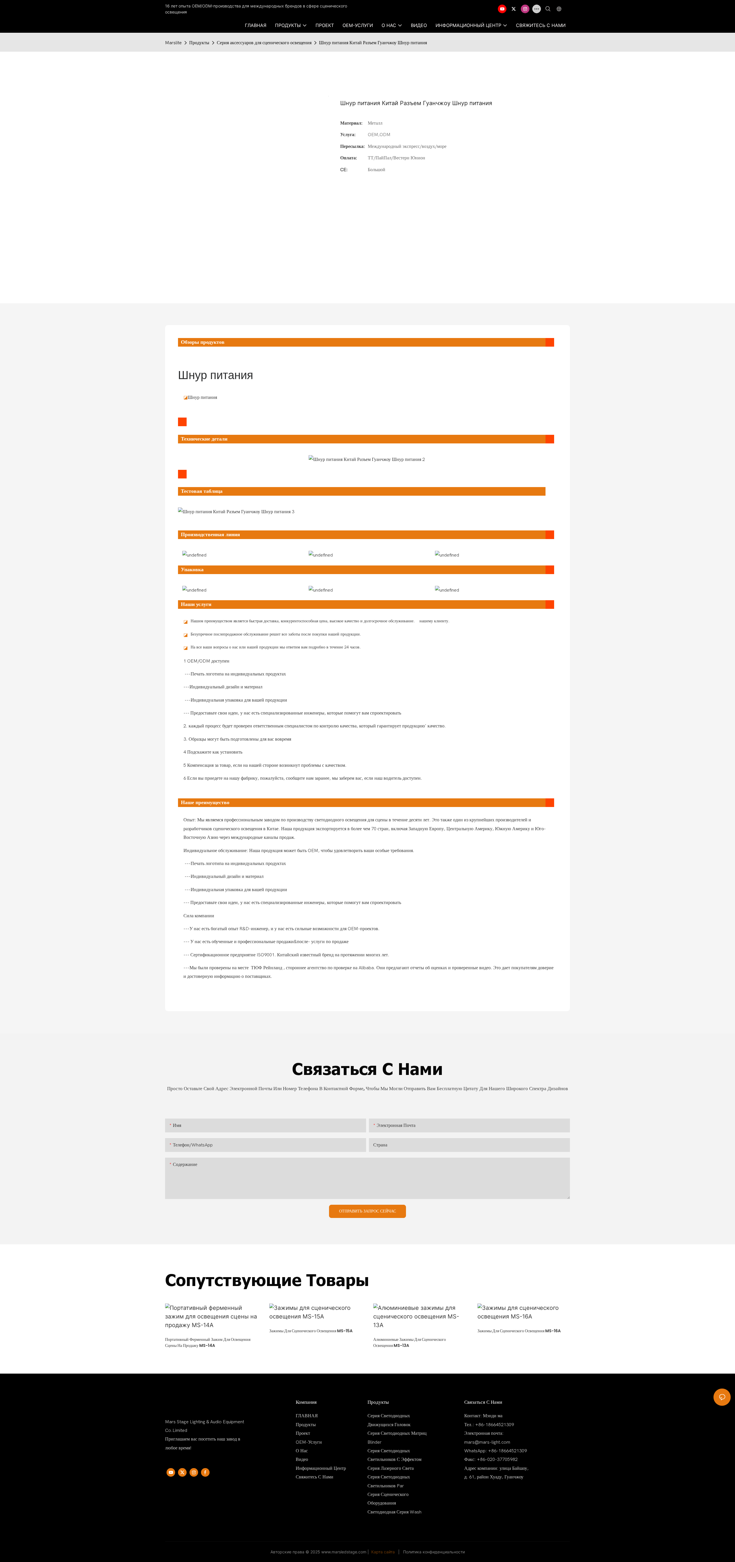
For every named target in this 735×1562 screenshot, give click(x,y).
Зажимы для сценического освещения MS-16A (519, 1331)
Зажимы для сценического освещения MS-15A (311, 1331)
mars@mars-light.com (487, 1442)
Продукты (199, 42)
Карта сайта (383, 1551)
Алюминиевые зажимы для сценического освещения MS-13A (409, 1342)
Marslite (173, 42)
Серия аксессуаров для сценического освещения (264, 42)
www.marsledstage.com (343, 1551)
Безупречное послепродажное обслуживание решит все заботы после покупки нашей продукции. (276, 634)
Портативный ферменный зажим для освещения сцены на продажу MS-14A (207, 1342)
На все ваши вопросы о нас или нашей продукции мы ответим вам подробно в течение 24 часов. (276, 647)
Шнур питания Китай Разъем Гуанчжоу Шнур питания (373, 42)
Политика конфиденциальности (434, 1551)
